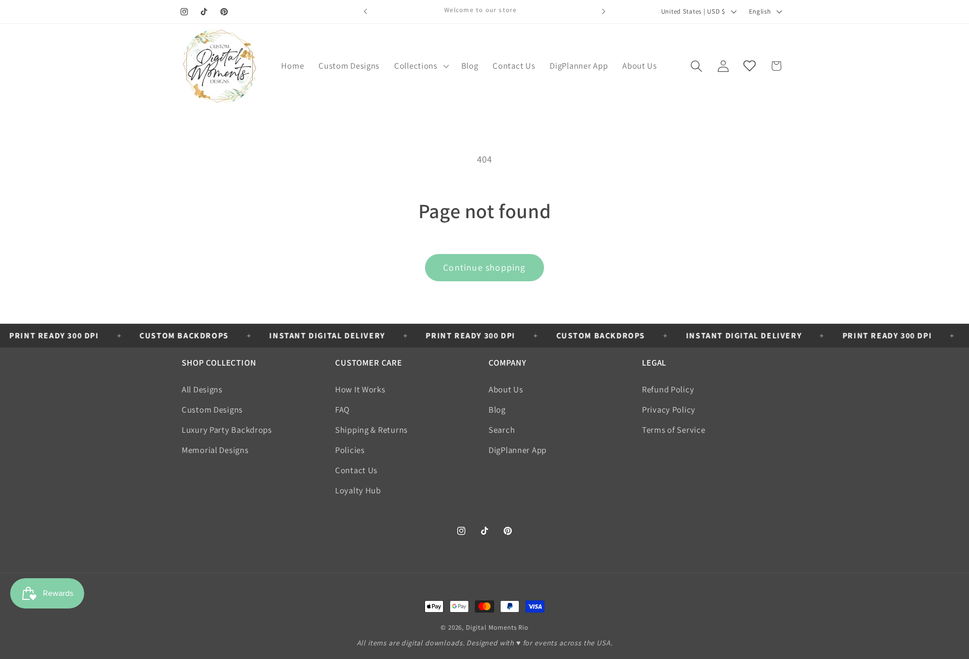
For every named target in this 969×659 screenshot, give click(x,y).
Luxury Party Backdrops (227, 429)
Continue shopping (484, 267)
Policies (350, 449)
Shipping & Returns (371, 429)
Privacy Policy (668, 409)
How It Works (360, 389)
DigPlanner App (518, 449)
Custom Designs (212, 409)
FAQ (342, 409)
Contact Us (356, 470)
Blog (497, 409)
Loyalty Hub (358, 490)
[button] (420, 66)
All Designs (202, 389)
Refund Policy (668, 389)
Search (502, 429)
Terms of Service (674, 429)
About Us (506, 389)
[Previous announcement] (365, 11)
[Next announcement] (604, 11)
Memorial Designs (215, 449)
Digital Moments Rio (497, 627)
